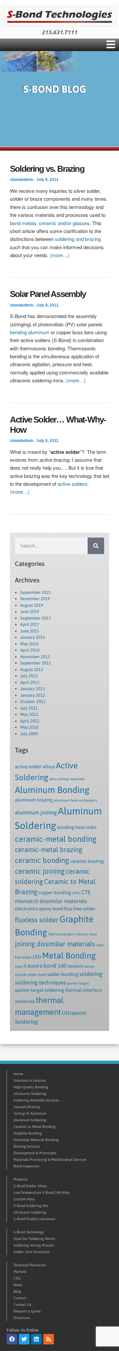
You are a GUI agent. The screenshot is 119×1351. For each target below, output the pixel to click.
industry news (86, 934)
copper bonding (54, 892)
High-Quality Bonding (31, 1087)
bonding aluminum (29, 332)
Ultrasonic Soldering (30, 1094)
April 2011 (29, 721)
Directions (22, 1318)
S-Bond (31, 966)
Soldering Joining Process (34, 1245)
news (19, 966)
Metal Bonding (69, 955)
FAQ (17, 1278)
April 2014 (29, 650)
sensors (75, 966)
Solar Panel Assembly (48, 294)
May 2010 (29, 727)
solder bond (37, 975)
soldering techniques (40, 982)
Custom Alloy (24, 1199)
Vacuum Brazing (27, 1107)
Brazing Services (27, 1146)
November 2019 (35, 598)
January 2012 (32, 695)
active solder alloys (35, 766)
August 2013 (31, 669)
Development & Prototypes (35, 1153)
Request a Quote (27, 1311)
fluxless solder (37, 920)
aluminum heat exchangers (75, 800)
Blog (17, 1291)
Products (20, 1179)
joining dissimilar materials (55, 944)
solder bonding (62, 974)
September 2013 (35, 663)
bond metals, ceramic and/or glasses (50, 223)
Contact (20, 1298)
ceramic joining (40, 871)
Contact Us (22, 1305)
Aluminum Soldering (30, 1120)
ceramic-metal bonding (56, 838)
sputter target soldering (39, 990)
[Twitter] (24, 1339)
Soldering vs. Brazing (47, 169)
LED (37, 956)
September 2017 (35, 618)
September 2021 (35, 592)
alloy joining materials (67, 779)
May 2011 (29, 714)
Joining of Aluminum (30, 1113)
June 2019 (29, 611)
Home (18, 1074)
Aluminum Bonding (52, 790)
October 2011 (33, 701)
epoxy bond (51, 908)
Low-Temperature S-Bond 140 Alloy (42, 1192)
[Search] (96, 546)
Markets (20, 1272)
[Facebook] (12, 1339)
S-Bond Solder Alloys (30, 1186)
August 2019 (31, 605)
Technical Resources (30, 1265)
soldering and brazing (78, 238)
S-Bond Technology (29, 1232)
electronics (26, 908)
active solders (73, 483)
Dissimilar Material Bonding (36, 1140)
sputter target (78, 983)
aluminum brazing (34, 800)
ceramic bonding (42, 860)
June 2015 (29, 631)
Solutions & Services (30, 1080)
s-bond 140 (53, 965)
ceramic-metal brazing (48, 849)
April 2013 (29, 682)
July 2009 (29, 733)
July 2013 (29, 675)
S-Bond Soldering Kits (31, 1206)
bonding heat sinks (77, 827)
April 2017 (29, 624)
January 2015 (32, 637)
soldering (90, 974)
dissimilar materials (63, 901)
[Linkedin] (36, 1339)
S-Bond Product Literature (34, 1219)
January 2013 (32, 688)
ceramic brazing (87, 861)
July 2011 (29, 708)
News (18, 1285)
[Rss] (48, 1339)
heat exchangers (61, 934)
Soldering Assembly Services (36, 1100)
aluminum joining (36, 812)
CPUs (76, 893)
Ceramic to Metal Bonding (35, 1127)
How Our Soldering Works (34, 1239)
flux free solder (80, 908)
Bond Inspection (26, 1166)
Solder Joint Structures (32, 1252)
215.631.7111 (59, 32)
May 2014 (29, 643)
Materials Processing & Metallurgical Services (50, 1159)
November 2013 (35, 656)
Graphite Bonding (28, 1133)
